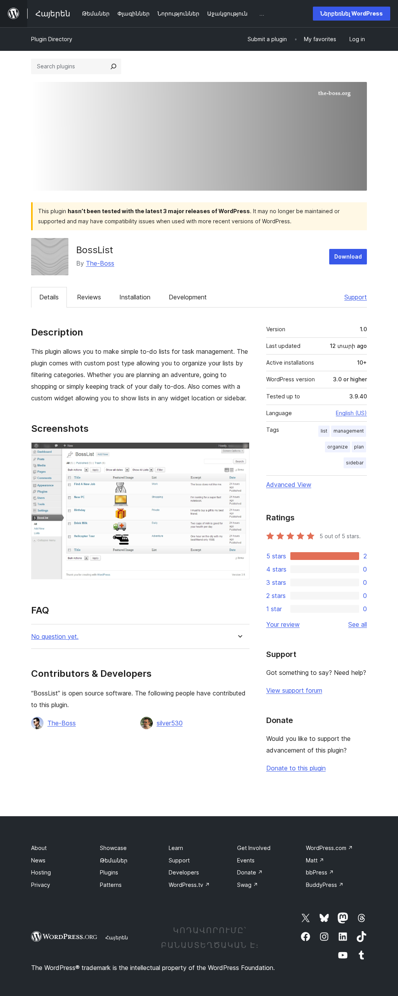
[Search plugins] (113, 66)
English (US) (351, 413)
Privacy (40, 884)
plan (359, 447)
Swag (247, 884)
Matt (315, 860)
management (348, 431)
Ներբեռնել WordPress (351, 13)
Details (49, 297)
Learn (176, 848)
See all (357, 624)
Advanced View (288, 484)
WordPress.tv (189, 884)
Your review (283, 624)
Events (246, 860)
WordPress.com (329, 848)
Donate (250, 872)
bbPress (320, 872)
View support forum (294, 690)
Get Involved (254, 848)
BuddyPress (325, 884)
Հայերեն (116, 937)
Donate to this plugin (296, 768)
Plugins (109, 872)
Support (355, 297)
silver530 (170, 723)
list (324, 431)
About (39, 848)
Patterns (111, 884)
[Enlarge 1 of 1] (239, 453)
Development (188, 297)
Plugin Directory (51, 39)
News (38, 860)
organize (337, 447)
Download (348, 256)
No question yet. (55, 636)
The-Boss (100, 263)
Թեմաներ (113, 860)
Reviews (89, 297)
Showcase (113, 848)
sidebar (355, 463)
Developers (184, 872)
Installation (134, 297)
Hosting (41, 872)
